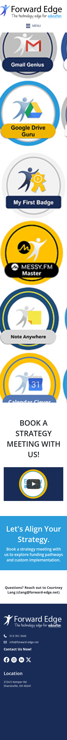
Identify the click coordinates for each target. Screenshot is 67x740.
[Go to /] (33, 10)
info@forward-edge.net (24, 642)
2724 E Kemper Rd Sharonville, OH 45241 (17, 684)
